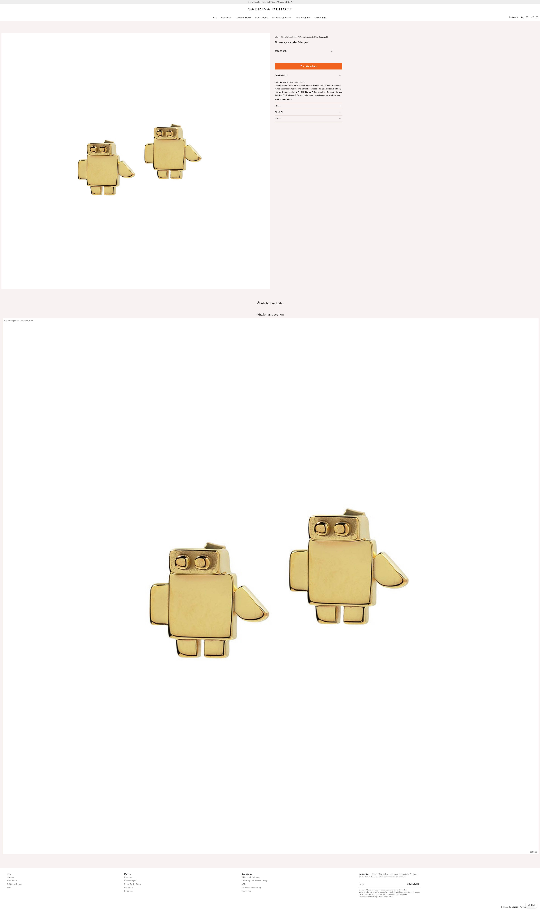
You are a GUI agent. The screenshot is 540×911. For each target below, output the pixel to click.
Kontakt (10, 877)
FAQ (9, 887)
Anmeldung (413, 884)
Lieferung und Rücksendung (254, 880)
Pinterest (128, 891)
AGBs (244, 884)
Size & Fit (279, 112)
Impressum (246, 891)
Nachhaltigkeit (130, 880)
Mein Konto (12, 880)
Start (277, 36)
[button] (226, 18)
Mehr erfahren (283, 99)
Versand (278, 118)
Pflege (278, 105)
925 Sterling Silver (289, 36)
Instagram (128, 887)
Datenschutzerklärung (252, 887)
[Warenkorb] (537, 17)
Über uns (128, 877)
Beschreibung (281, 75)
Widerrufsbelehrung (251, 877)
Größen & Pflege (14, 884)
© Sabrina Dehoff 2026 (509, 907)
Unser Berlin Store (132, 884)
